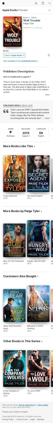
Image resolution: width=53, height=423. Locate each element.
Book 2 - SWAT (30, 18)
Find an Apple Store (27, 405)
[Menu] (49, 3)
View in (13, 55)
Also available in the (19, 61)
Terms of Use (22, 419)
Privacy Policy (8, 419)
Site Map (40, 419)
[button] (36, 3)
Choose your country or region (15, 412)
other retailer (42, 405)
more (47, 95)
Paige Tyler (28, 23)
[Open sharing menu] (48, 55)
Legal (32, 419)
